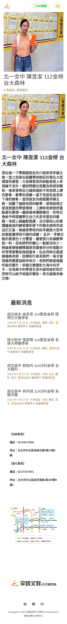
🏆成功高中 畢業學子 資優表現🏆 (36, 377)
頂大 (51, 322)
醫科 (45, 322)
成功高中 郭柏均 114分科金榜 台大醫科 (33, 367)
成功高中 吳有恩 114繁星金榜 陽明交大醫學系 (33, 316)
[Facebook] (33, 604)
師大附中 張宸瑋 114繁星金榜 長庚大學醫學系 (33, 341)
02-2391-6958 (26, 442)
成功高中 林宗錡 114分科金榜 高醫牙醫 (33, 393)
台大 (51, 374)
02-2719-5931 (26, 471)
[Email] (42, 604)
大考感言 (9, 90)
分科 (45, 374)
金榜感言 (22, 90)
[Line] (25, 604)
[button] (40, 6)
